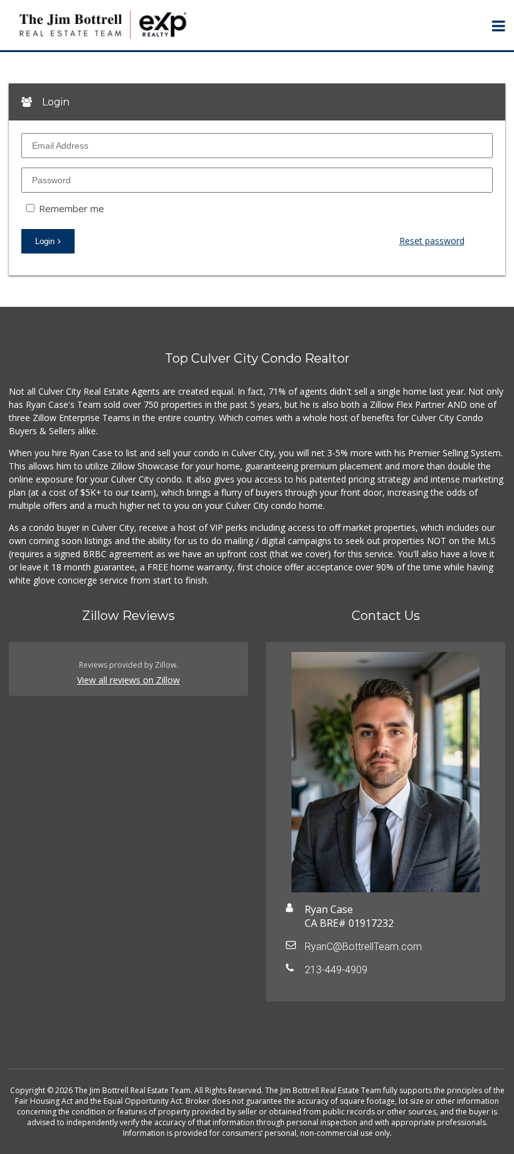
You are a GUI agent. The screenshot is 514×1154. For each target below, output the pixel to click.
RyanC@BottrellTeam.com (363, 947)
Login (45, 241)
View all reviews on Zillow (128, 680)
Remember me (70, 208)
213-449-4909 (336, 970)
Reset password (431, 241)
